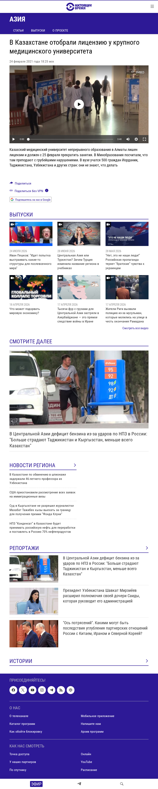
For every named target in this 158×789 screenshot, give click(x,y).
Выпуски (38, 30)
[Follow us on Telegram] (51, 690)
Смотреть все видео (135, 328)
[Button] (20, 184)
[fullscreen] (144, 139)
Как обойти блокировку (25, 731)
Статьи (18, 30)
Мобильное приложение (97, 716)
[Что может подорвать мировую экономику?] (30, 287)
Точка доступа (19, 754)
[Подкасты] (70, 690)
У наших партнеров (22, 762)
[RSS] (61, 690)
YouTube (86, 762)
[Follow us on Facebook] (13, 690)
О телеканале (18, 716)
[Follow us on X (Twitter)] (23, 690)
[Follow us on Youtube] (32, 690)
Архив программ (92, 731)
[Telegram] (79, 784)
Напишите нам (91, 724)
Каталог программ (22, 724)
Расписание (89, 770)
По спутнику (17, 770)
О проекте (60, 30)
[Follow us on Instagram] (42, 690)
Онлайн (86, 754)
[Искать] (122, 784)
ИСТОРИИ (20, 661)
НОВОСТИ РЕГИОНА (32, 465)
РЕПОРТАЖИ (24, 548)
